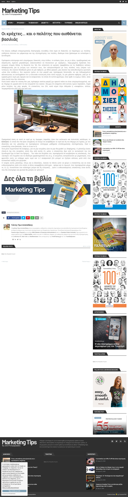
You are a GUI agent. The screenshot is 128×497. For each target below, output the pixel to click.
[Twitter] (23, 217)
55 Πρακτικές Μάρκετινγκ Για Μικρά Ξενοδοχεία (107, 428)
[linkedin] (15, 239)
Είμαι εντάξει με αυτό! (14, 491)
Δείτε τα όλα (86, 246)
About (8, 1)
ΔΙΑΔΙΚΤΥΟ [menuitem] (44, 23)
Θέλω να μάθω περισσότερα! (10, 487)
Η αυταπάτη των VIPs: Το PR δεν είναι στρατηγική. (114, 149)
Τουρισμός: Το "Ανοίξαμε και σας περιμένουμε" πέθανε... (110, 476)
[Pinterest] (28, 217)
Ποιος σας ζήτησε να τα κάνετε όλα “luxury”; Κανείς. (113, 141)
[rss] (20, 239)
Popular (101, 127)
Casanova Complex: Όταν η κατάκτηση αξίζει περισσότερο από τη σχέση (109, 485)
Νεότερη (5, 261)
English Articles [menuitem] (81, 23)
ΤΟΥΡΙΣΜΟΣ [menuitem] (68, 23)
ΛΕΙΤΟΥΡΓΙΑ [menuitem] (56, 23)
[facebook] (13, 239)
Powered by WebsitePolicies (8, 493)
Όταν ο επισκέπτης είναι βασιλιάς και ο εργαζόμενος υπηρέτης (114, 132)
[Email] (37, 217)
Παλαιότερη (85, 261)
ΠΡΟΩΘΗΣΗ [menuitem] (20, 23)
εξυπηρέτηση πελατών (17, 29)
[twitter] (17, 239)
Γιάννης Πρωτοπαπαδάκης (22, 225)
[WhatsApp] (32, 217)
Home (3, 1)
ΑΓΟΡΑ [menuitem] (10, 23)
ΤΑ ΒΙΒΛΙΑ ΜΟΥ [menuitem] (33, 23)
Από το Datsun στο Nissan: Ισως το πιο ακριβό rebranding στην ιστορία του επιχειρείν (110, 468)
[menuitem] (4, 22)
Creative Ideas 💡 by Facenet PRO (116, 494)
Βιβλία (13, 1)
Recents (118, 127)
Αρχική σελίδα (6, 29)
